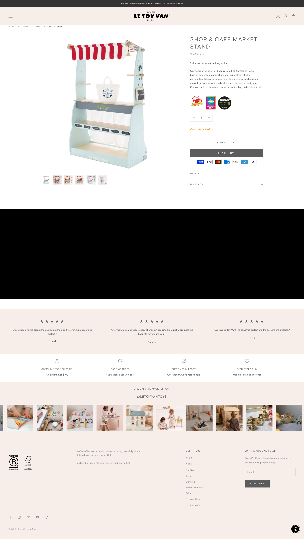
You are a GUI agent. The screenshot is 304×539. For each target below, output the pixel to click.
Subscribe (257, 483)
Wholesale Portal (194, 487)
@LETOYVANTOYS (152, 396)
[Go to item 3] (69, 180)
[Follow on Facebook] (10, 517)
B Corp (189, 476)
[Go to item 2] (57, 180)
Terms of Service (194, 499)
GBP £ (189, 464)
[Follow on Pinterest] (28, 517)
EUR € (189, 458)
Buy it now (226, 153)
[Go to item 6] (102, 180)
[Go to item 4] (80, 180)
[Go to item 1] (46, 180)
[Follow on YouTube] (37, 517)
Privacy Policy (193, 505)
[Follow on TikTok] (47, 517)
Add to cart (226, 142)
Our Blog (190, 481)
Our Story (191, 470)
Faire (188, 493)
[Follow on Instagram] (19, 517)
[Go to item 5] (91, 180)
